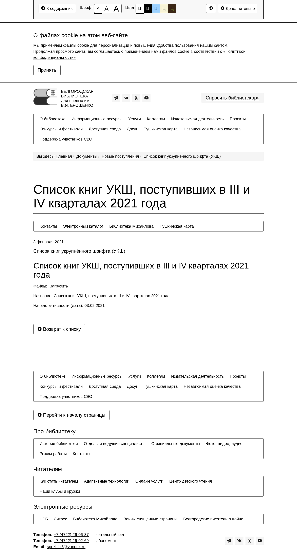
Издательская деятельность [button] (197, 119)
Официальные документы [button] (175, 443)
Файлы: (50, 286)
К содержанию (59, 8)
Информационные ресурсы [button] (97, 119)
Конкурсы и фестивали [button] (61, 129)
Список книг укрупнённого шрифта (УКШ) (182, 156)
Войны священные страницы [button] (150, 519)
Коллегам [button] (156, 119)
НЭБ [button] (44, 519)
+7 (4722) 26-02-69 (71, 540)
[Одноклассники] (136, 98)
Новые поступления (120, 156)
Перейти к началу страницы (73, 415)
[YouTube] (146, 98)
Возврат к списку (61, 329)
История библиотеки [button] (59, 443)
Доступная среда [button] (105, 129)
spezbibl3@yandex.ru (66, 546)
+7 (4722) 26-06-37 (71, 534)
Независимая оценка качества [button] (212, 129)
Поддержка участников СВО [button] (66, 139)
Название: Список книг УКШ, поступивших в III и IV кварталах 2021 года (101, 296)
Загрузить (59, 286)
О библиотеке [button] (52, 119)
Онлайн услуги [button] (149, 481)
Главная (64, 156)
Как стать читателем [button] (59, 481)
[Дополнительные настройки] (210, 8)
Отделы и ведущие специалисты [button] (114, 443)
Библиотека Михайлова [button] (131, 226)
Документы (86, 156)
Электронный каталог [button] (83, 226)
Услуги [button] (134, 119)
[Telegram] (116, 98)
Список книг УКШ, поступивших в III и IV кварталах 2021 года (141, 196)
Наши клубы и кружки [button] (60, 491)
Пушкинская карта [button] (160, 129)
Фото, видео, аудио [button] (224, 443)
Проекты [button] (238, 119)
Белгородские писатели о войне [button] (213, 519)
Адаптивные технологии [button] (106, 481)
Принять (47, 70)
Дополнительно (239, 8)
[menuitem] (52, 119)
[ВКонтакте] (126, 98)
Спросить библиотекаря (232, 97)
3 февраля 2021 (48, 242)
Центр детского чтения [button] (190, 481)
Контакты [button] (48, 226)
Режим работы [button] (53, 453)
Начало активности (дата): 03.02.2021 (69, 305)
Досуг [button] (132, 129)
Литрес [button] (60, 519)
